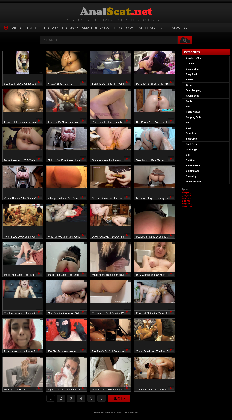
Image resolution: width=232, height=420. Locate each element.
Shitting (147, 28)
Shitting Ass (192, 171)
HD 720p (51, 28)
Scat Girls (191, 138)
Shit (188, 154)
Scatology (191, 149)
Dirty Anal (191, 74)
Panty (189, 101)
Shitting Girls (193, 165)
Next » (119, 398)
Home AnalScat (102, 412)
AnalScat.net (131, 412)
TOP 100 (33, 28)
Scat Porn (191, 144)
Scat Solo (191, 133)
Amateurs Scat (96, 28)
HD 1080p (70, 28)
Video (17, 28)
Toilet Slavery (173, 28)
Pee (188, 122)
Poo (118, 28)
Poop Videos (193, 111)
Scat (130, 28)
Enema (189, 79)
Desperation (192, 69)
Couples (190, 63)
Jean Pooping (193, 90)
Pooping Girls (193, 117)
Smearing (191, 176)
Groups (190, 85)
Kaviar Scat (192, 95)
